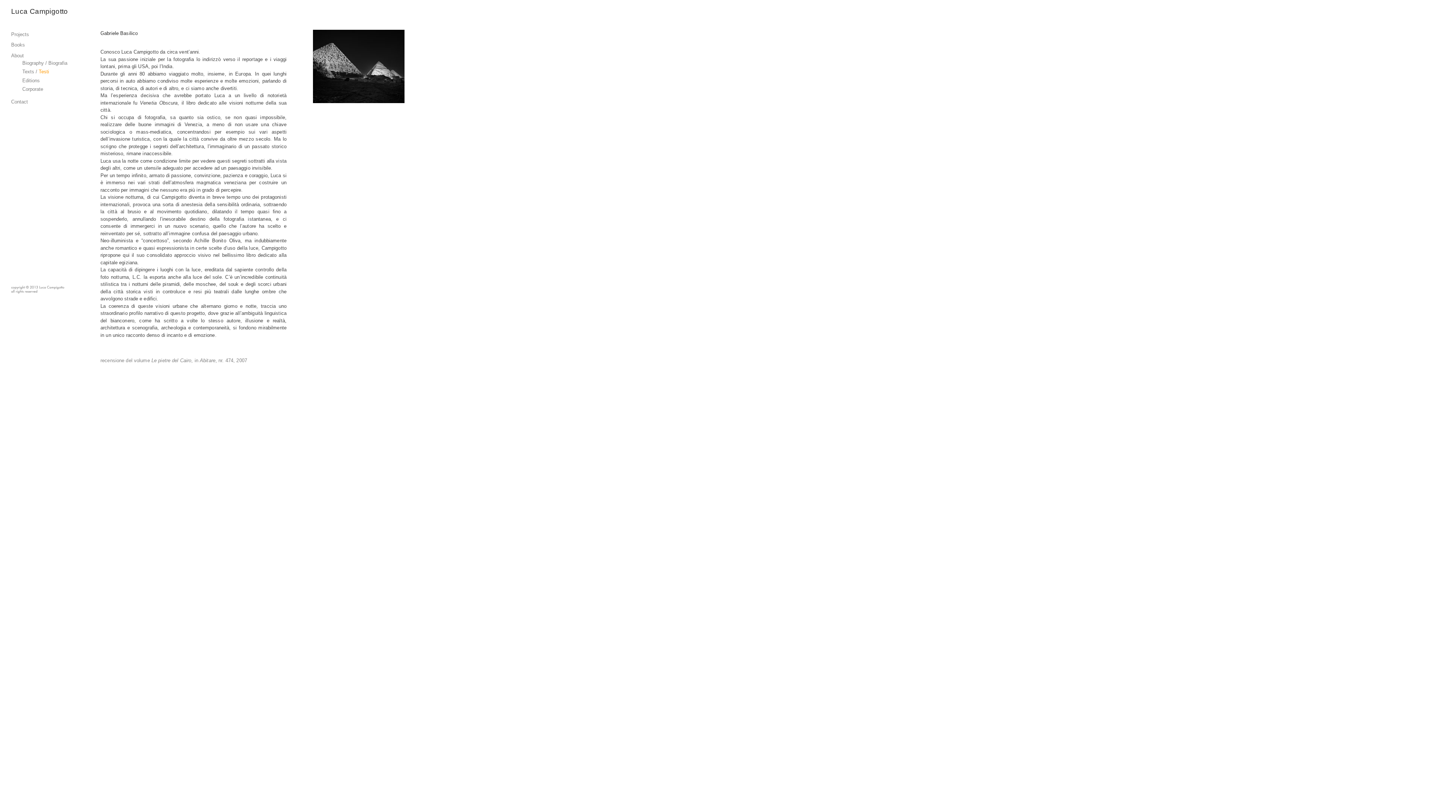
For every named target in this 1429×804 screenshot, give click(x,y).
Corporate (32, 89)
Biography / (35, 63)
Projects (20, 34)
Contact (19, 102)
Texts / (29, 71)
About (17, 55)
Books (18, 45)
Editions (31, 80)
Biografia (57, 63)
